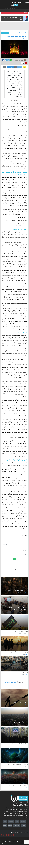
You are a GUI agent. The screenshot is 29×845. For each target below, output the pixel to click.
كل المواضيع (20, 2)
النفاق (15, 67)
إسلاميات (11, 821)
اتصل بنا (14, 2)
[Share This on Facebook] (3, 60)
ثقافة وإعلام (17, 825)
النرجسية (4, 67)
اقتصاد (5, 821)
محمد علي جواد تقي (10, 682)
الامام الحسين (20, 67)
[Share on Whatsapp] (11, 60)
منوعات (10, 825)
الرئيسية (27, 2)
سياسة (16, 821)
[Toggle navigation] (27, 11)
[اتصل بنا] (19, 8)
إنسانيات (24, 825)
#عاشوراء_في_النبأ (10, 67)
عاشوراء (21, 33)
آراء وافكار (23, 821)
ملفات (25, 33)
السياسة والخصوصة (26, 839)
